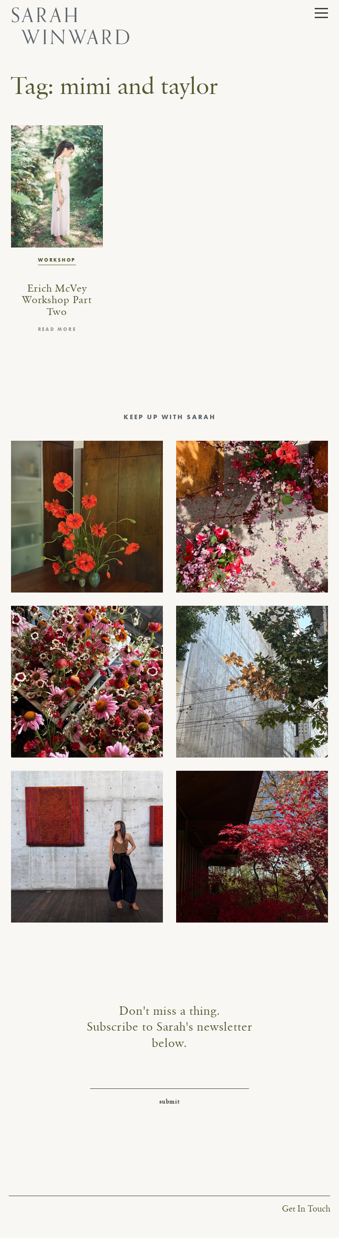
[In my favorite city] (87, 847)
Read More (57, 329)
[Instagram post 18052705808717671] (252, 682)
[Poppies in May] (87, 517)
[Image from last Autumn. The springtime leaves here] (252, 847)
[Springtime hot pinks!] (252, 517)
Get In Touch (306, 1209)
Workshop (57, 260)
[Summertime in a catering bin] (87, 682)
